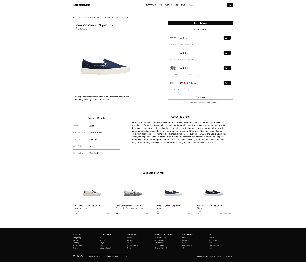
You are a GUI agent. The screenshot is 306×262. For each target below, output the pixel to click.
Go (226, 38)
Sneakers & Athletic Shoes (91, 17)
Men (161, 5)
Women (168, 5)
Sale (183, 5)
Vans (91, 125)
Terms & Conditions (215, 256)
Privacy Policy (228, 256)
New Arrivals (150, 5)
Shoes (75, 17)
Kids (176, 5)
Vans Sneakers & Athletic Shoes (116, 17)
